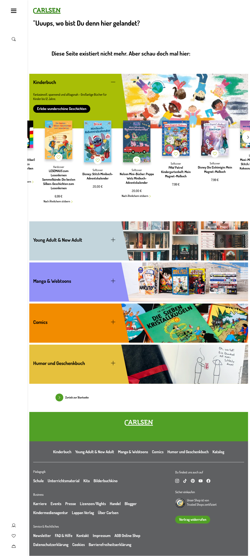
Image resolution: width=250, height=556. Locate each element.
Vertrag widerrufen (192, 519)
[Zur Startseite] (139, 423)
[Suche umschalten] (14, 39)
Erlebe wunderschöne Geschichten (61, 108)
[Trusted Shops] (180, 503)
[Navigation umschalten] (14, 11)
